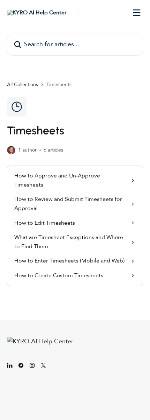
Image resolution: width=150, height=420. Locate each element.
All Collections (22, 84)
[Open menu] (136, 12)
